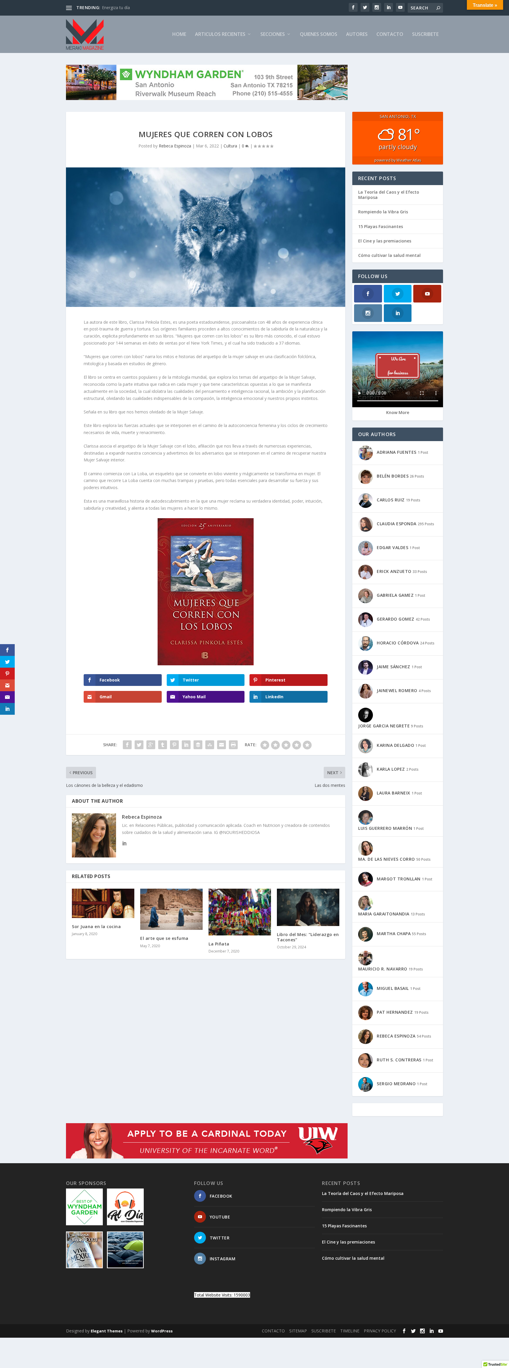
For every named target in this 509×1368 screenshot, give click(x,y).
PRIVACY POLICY (380, 1331)
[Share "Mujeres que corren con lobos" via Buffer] (198, 745)
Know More (397, 412)
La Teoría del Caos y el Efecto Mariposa (388, 194)
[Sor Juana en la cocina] (103, 903)
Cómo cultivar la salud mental (389, 255)
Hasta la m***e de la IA (124, 7)
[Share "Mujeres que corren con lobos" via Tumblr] (162, 745)
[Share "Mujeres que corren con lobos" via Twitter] (139, 745)
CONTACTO (389, 34)
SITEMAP (298, 1331)
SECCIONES (272, 34)
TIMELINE (349, 1331)
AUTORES (357, 34)
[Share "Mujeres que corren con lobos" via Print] (233, 745)
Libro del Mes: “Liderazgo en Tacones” (308, 937)
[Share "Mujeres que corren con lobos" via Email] (221, 745)
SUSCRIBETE (425, 34)
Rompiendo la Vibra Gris (383, 212)
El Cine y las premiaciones (384, 241)
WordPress (162, 1331)
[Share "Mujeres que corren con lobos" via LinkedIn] (186, 745)
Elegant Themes (107, 1331)
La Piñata (219, 944)
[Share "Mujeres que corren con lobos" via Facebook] (127, 745)
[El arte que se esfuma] (171, 909)
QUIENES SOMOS (318, 34)
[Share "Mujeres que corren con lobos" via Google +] (151, 745)
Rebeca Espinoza (175, 146)
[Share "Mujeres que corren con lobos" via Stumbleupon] (210, 745)
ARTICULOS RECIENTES (220, 34)
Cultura (230, 146)
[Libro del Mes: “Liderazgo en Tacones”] (308, 907)
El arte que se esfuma (164, 938)
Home (179, 34)
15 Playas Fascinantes (380, 226)
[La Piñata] (240, 912)
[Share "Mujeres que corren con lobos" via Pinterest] (174, 745)
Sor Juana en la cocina (96, 926)
